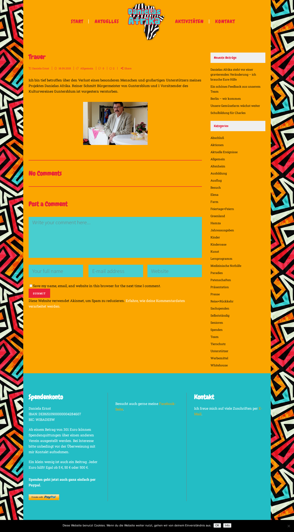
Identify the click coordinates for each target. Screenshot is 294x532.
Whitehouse (219, 365)
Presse (215, 294)
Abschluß (217, 138)
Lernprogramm (221, 259)
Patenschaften (220, 280)
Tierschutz (218, 344)
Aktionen (217, 145)
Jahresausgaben (222, 230)
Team (214, 337)
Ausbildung (218, 173)
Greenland (217, 216)
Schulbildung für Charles (228, 113)
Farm (214, 202)
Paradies (216, 273)
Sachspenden (219, 308)
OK (217, 525)
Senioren (216, 322)
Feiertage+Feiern (222, 209)
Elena (214, 195)
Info (227, 525)
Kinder (215, 237)
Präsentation (219, 287)
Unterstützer (219, 351)
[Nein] (288, 526)
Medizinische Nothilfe (225, 266)
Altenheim (217, 166)
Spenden (216, 330)
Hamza (215, 223)
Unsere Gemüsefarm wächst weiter (235, 106)
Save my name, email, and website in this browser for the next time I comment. (97, 285)
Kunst (214, 251)
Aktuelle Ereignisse (224, 152)
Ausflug (216, 180)
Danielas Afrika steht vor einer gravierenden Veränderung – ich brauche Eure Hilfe (233, 74)
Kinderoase (218, 244)
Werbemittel (219, 358)
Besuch (215, 187)
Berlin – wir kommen (225, 98)
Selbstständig (219, 315)
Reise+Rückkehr (222, 301)
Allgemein (86, 68)
